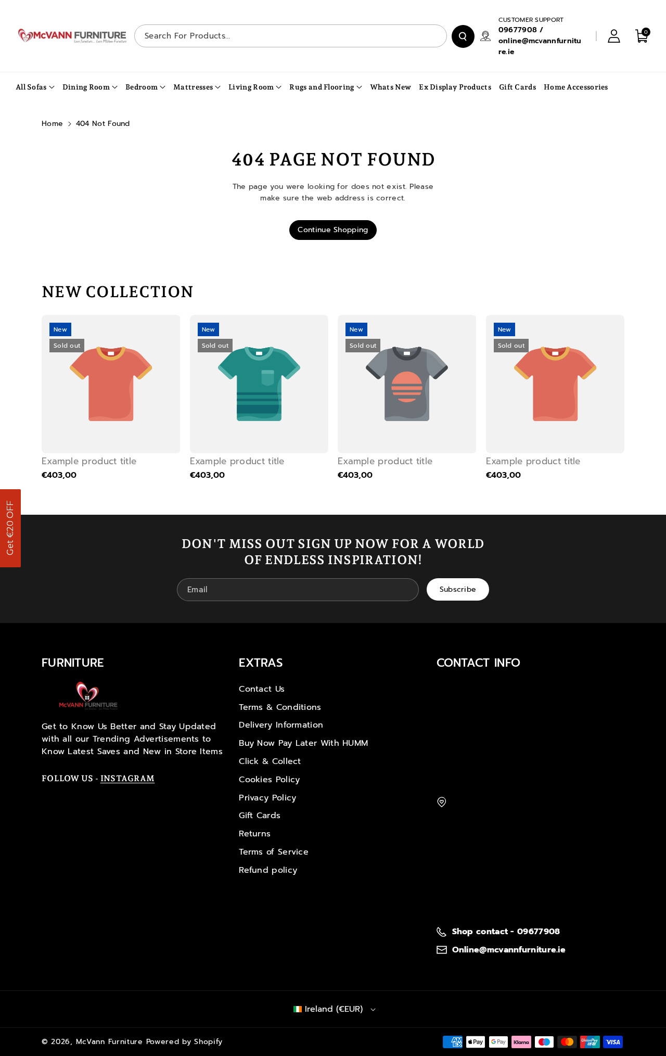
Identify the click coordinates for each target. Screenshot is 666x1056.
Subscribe (458, 589)
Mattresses (193, 87)
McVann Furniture (109, 1041)
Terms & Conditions (280, 707)
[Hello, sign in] (614, 35)
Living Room (251, 87)
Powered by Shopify (184, 1041)
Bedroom (141, 87)
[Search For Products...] (463, 36)
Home (52, 123)
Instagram (127, 778)
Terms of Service (274, 852)
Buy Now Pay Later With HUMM (303, 743)
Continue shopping (333, 229)
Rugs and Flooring (321, 87)
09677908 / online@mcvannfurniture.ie (540, 40)
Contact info (479, 662)
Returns (255, 834)
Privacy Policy (267, 798)
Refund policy (268, 870)
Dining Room (86, 87)
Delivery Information (281, 725)
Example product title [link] (89, 461)
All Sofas (31, 87)
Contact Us (262, 689)
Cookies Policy (269, 779)
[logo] (88, 696)
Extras (261, 662)
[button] (10, 528)
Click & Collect (270, 761)
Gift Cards (259, 815)
